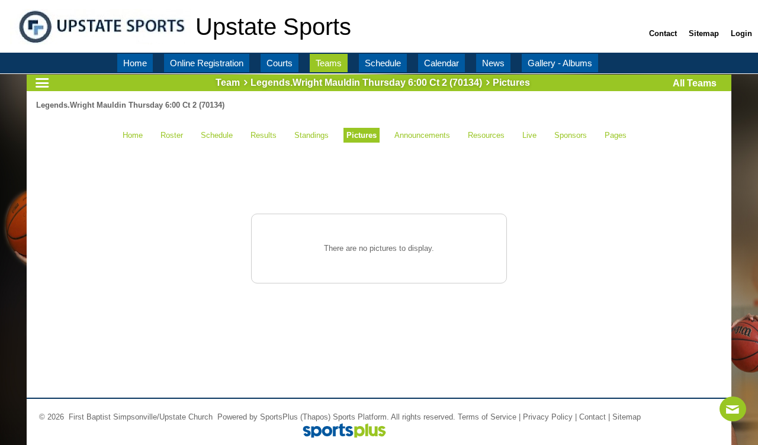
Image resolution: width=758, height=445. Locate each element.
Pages (616, 135)
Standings (311, 135)
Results (263, 135)
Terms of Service (487, 416)
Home (133, 135)
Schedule (217, 135)
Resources (486, 135)
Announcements (422, 135)
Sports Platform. (361, 416)
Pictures (361, 135)
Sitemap (626, 416)
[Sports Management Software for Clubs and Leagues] (339, 431)
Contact (592, 416)
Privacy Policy (548, 416)
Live (529, 135)
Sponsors (570, 135)
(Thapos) (315, 416)
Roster (171, 135)
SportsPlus (279, 416)
